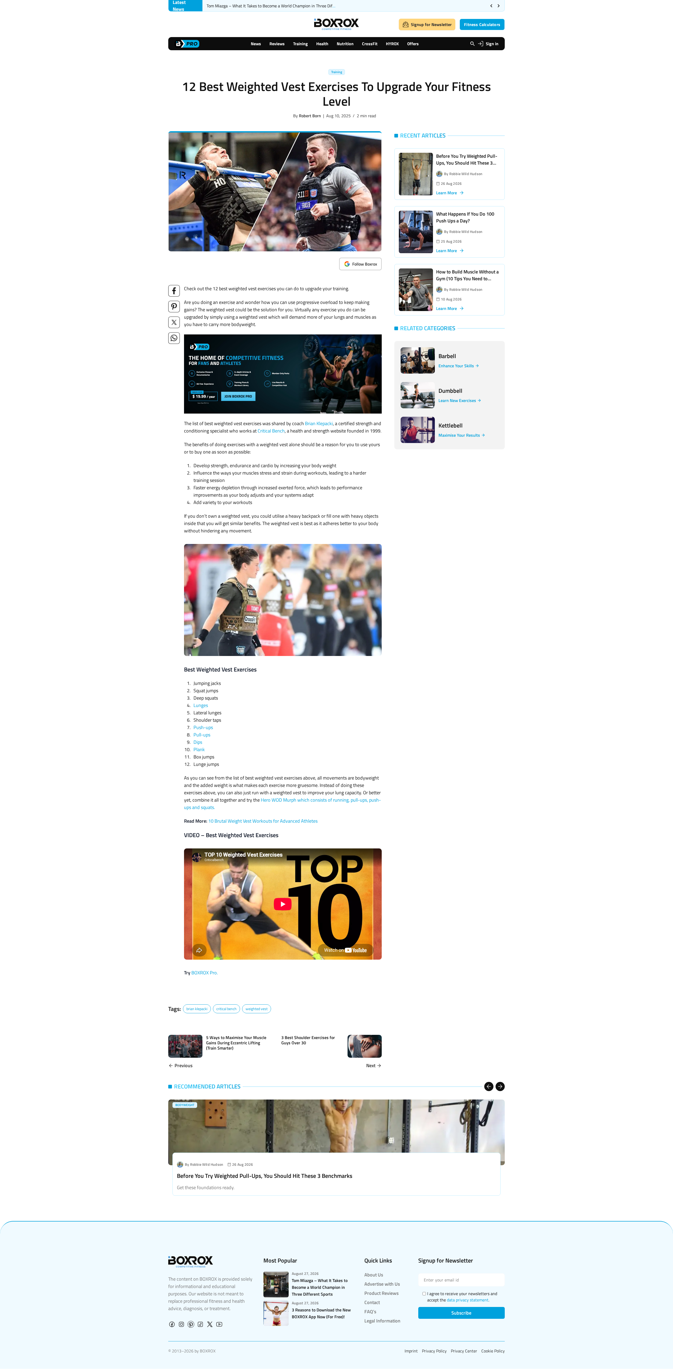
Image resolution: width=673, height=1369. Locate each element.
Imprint (411, 1351)
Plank (199, 749)
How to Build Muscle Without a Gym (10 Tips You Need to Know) (467, 278)
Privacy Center (464, 1351)
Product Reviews (381, 1293)
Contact (372, 1302)
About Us (373, 1274)
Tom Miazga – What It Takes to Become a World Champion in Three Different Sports (281, 6)
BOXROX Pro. (204, 972)
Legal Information (382, 1320)
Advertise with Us (382, 1283)
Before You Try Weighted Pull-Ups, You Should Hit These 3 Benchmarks (466, 162)
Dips (197, 742)
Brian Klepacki (319, 423)
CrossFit (370, 43)
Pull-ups (201, 734)
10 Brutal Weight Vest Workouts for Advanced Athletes (263, 821)
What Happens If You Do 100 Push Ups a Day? (465, 217)
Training (300, 43)
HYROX (392, 43)
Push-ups (203, 727)
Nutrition (345, 43)
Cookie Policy (493, 1351)
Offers (413, 43)
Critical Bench (271, 430)
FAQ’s (370, 1311)
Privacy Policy (434, 1351)
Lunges (200, 705)
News (256, 43)
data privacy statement (467, 1300)
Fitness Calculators (482, 24)
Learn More (446, 192)
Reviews (277, 43)
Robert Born (310, 116)
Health (322, 43)
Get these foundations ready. (205, 1187)
